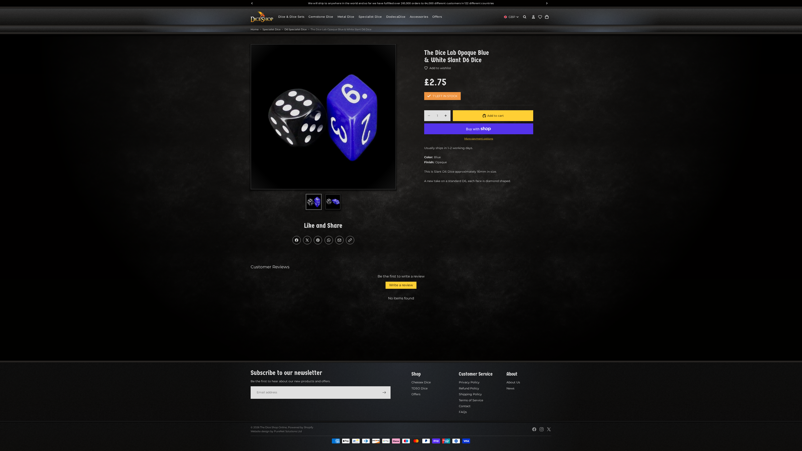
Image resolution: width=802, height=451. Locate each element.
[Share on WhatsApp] (329, 240)
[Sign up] (384, 392)
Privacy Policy (469, 382)
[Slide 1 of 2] (313, 201)
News (510, 388)
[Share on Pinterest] (318, 240)
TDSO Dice (419, 388)
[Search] (524, 17)
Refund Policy (469, 388)
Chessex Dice (421, 382)
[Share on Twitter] (307, 240)
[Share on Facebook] (296, 240)
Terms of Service (471, 400)
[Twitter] (548, 429)
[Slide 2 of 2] (332, 201)
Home (255, 29)
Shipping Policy (470, 394)
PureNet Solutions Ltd (288, 431)
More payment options (478, 138)
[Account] (533, 17)
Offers (415, 394)
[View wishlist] (540, 17)
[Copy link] (350, 240)
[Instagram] (541, 429)
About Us (513, 382)
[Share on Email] (339, 240)
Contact (465, 406)
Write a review (401, 285)
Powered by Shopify (300, 427)
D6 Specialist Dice (295, 29)
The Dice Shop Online (273, 427)
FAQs (463, 412)
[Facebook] (534, 429)
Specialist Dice (271, 29)
